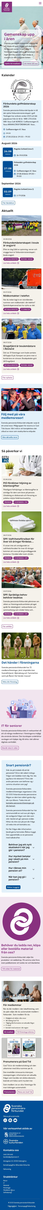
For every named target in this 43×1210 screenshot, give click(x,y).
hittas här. (26, 1165)
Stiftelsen (7, 1192)
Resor (5, 1181)
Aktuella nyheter (11, 259)
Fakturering (7, 1169)
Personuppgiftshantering (26, 1206)
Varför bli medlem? (13, 63)
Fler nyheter (7, 378)
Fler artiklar (7, 626)
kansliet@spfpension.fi (11, 1157)
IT (4, 1183)
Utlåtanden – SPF (21, 558)
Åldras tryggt (13, 887)
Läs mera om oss (31, 63)
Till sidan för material (11, 969)
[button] (40, 3)
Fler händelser (8, 203)
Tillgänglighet (12, 1206)
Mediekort (9, 1190)
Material (6, 1185)
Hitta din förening (10, 682)
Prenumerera (9, 1092)
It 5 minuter (25, 309)
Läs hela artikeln (11, 263)
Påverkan (7, 502)
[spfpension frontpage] (7, 7)
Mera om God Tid (25, 1092)
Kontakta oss (11, 1150)
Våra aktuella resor (9, 437)
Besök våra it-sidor (10, 748)
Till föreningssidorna (25, 1032)
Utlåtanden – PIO (21, 502)
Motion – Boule (26, 259)
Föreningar (7, 1188)
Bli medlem (8, 1032)
